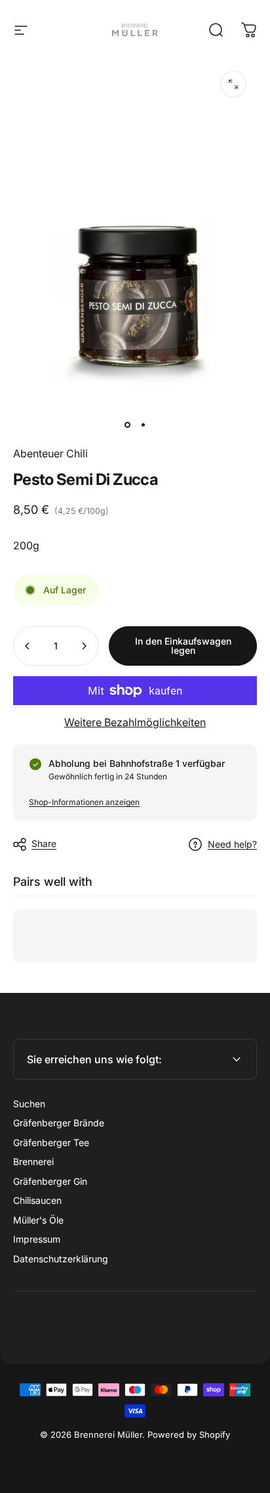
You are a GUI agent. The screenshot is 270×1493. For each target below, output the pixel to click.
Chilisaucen (37, 1200)
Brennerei (33, 1161)
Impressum (36, 1239)
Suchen (29, 1103)
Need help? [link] (232, 844)
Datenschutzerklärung (60, 1258)
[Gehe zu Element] (127, 424)
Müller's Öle (38, 1220)
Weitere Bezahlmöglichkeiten (135, 722)
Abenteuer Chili (50, 453)
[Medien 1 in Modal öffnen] (233, 84)
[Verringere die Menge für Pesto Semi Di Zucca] (27, 646)
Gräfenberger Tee (51, 1142)
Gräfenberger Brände (58, 1122)
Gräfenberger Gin (50, 1181)
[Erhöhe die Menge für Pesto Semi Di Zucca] (84, 646)
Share (43, 843)
